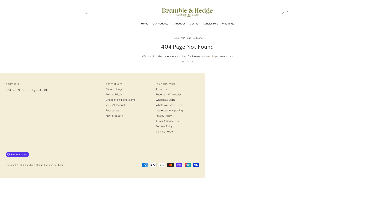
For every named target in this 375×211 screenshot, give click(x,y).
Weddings (228, 23)
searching (210, 56)
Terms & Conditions (167, 121)
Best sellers (112, 110)
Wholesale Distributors (169, 105)
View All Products (116, 105)
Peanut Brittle (114, 94)
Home (144, 23)
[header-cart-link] (287, 12)
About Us (179, 23)
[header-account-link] (282, 12)
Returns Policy (164, 126)
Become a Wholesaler (168, 94)
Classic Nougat (114, 89)
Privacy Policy (164, 115)
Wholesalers (211, 23)
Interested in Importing (169, 110)
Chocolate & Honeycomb (120, 99)
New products (114, 115)
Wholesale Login (165, 99)
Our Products (160, 23)
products (187, 61)
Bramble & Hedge (34, 165)
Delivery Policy (164, 131)
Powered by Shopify (54, 165)
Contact (194, 23)
